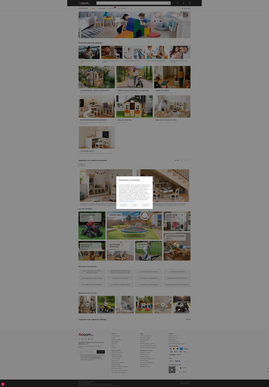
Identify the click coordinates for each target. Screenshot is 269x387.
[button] (3, 384)
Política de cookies (129, 201)
